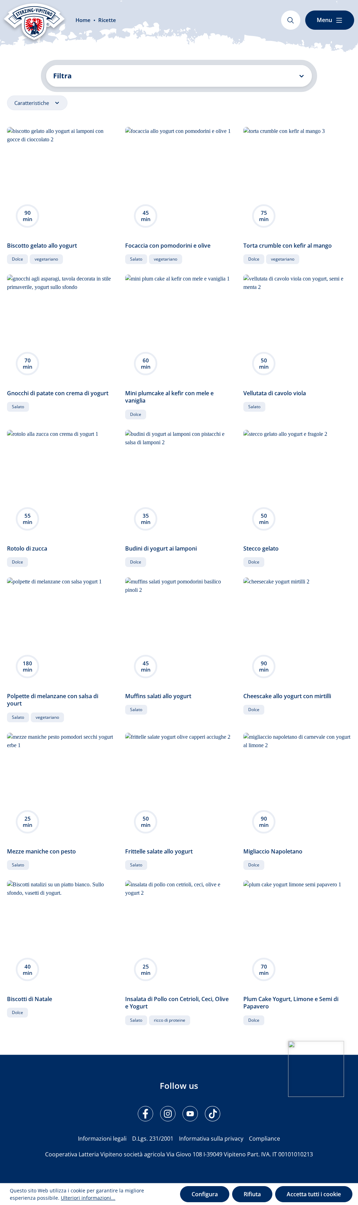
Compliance (264, 1138)
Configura (205, 1194)
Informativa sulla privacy (211, 1138)
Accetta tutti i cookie (314, 1194)
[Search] (290, 20)
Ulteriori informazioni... (88, 1198)
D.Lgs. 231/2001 (152, 1138)
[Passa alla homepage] (34, 21)
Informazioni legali (102, 1138)
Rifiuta (252, 1194)
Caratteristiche (32, 102)
